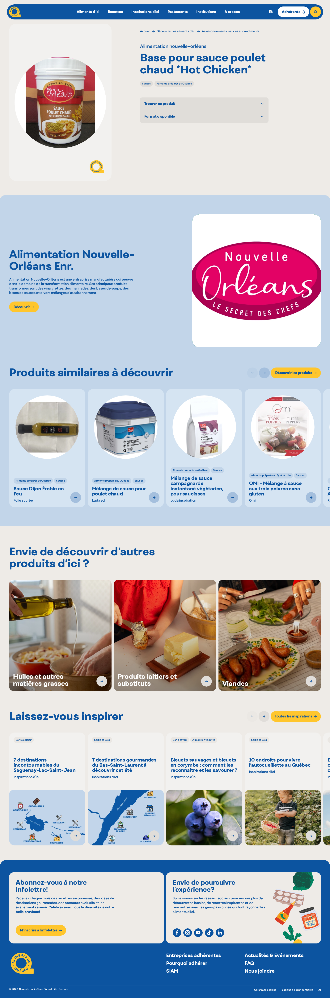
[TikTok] (209, 932)
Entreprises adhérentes (193, 955)
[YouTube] (198, 932)
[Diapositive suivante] (264, 373)
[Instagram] (187, 932)
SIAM (172, 971)
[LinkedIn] (220, 932)
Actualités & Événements (274, 955)
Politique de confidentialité (297, 990)
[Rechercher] (315, 11)
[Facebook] (177, 932)
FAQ (249, 963)
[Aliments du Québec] (15, 11)
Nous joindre (260, 971)
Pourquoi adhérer (186, 963)
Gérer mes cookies (265, 990)
